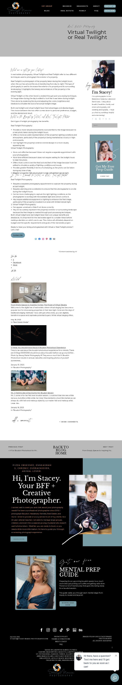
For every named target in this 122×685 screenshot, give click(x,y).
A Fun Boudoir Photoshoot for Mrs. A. (25, 451)
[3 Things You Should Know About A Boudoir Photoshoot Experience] (28, 345)
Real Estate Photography (81, 26)
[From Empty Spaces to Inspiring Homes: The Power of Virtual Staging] (28, 302)
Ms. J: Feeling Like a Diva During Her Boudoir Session (32, 393)
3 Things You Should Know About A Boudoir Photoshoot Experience (38, 348)
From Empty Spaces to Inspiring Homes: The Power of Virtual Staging (39, 305)
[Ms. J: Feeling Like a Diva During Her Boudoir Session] (28, 390)
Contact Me (18, 235)
